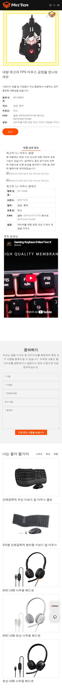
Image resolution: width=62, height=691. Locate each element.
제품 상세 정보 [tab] (31, 147)
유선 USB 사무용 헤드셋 (18, 681)
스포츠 (39, 453)
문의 (10, 131)
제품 (56, 453)
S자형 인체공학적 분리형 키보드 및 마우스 (30, 545)
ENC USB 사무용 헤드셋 (18, 590)
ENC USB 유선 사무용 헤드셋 (21, 635)
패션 (48, 453)
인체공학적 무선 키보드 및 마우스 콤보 (27, 499)
